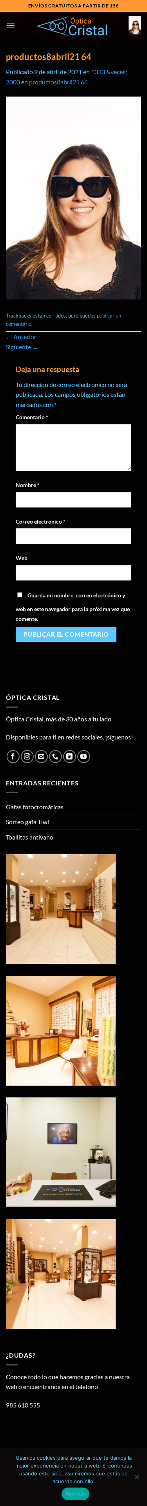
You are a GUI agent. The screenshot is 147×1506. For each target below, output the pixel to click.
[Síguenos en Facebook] (13, 756)
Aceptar (75, 1493)
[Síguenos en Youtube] (83, 756)
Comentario (32, 417)
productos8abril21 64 (58, 82)
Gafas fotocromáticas (35, 807)
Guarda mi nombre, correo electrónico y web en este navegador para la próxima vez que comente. (73, 607)
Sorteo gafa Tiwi (27, 821)
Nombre (28, 485)
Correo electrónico (40, 521)
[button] (10, 25)
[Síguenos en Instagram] (27, 756)
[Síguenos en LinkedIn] (69, 756)
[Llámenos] (55, 756)
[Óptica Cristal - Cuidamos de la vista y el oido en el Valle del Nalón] (73, 25)
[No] (136, 1479)
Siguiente (22, 346)
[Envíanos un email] (41, 756)
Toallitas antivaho (29, 837)
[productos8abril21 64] (73, 197)
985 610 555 (23, 1405)
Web (21, 558)
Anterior (21, 336)
